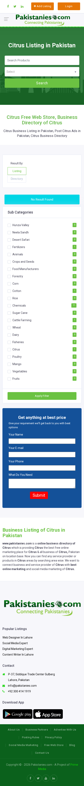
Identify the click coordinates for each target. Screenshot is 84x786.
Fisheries (18, 342)
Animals (17, 254)
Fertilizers (18, 247)
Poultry (17, 356)
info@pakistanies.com (22, 685)
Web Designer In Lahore (17, 637)
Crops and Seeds (23, 261)
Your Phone (16, 461)
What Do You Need (20, 474)
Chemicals (19, 305)
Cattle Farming (21, 320)
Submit (39, 495)
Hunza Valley (20, 225)
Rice (15, 298)
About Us (14, 729)
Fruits (16, 378)
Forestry (17, 276)
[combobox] (42, 71)
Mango (16, 364)
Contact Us (42, 752)
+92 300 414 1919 (19, 691)
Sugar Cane (20, 312)
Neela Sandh (20, 232)
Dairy (15, 334)
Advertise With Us (65, 729)
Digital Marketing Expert (17, 648)
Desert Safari (21, 239)
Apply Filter (42, 395)
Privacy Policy (53, 737)
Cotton (16, 291)
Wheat (16, 327)
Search (42, 83)
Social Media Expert (15, 643)
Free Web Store (53, 745)
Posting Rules (30, 737)
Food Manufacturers (25, 269)
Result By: (17, 163)
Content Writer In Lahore (18, 654)
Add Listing (43, 6)
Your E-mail (16, 448)
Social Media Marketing (23, 745)
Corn (15, 283)
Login (68, 6)
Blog (72, 745)
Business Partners (36, 729)
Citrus (16, 349)
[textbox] (42, 71)
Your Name (16, 434)
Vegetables (19, 371)
